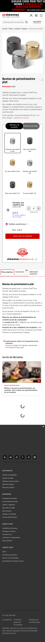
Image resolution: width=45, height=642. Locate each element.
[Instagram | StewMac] (5, 457)
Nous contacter (7, 541)
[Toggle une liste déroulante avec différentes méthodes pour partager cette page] (42, 79)
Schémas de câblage (9, 514)
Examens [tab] (20, 272)
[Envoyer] (26, 22)
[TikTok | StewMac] (17, 457)
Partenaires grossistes (9, 555)
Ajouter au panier (22, 236)
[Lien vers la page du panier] (36, 15)
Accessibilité (7, 620)
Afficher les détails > (36, 259)
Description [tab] (7, 272)
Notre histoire (6, 511)
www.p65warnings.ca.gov (14, 347)
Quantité (34, 212)
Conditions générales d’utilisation (18, 622)
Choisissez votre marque (10, 481)
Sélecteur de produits (14, 126)
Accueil (4, 29)
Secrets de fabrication (9, 517)
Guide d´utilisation (8, 505)
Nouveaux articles (8, 487)
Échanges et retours (9, 531)
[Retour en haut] (43, 426)
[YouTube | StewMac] (11, 457)
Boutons (24, 29)
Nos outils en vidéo (8, 508)
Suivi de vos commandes (10, 558)
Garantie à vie (7, 534)
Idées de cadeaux (8, 484)
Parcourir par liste (30, 126)
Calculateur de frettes (9, 498)
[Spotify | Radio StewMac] (35, 457)
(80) (13, 86)
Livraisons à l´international (11, 538)
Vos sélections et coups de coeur (13, 561)
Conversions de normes (10, 501)
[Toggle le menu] (41, 15)
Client (4, 552)
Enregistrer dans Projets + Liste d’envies (38, 79)
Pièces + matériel (14, 29)
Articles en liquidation (9, 475)
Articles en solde (7, 478)
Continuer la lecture (21, 118)
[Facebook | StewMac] (23, 457)
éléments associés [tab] (34, 273)
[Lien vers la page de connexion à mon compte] (31, 15)
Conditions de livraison (9, 528)
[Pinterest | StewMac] (29, 457)
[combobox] (15, 21)
